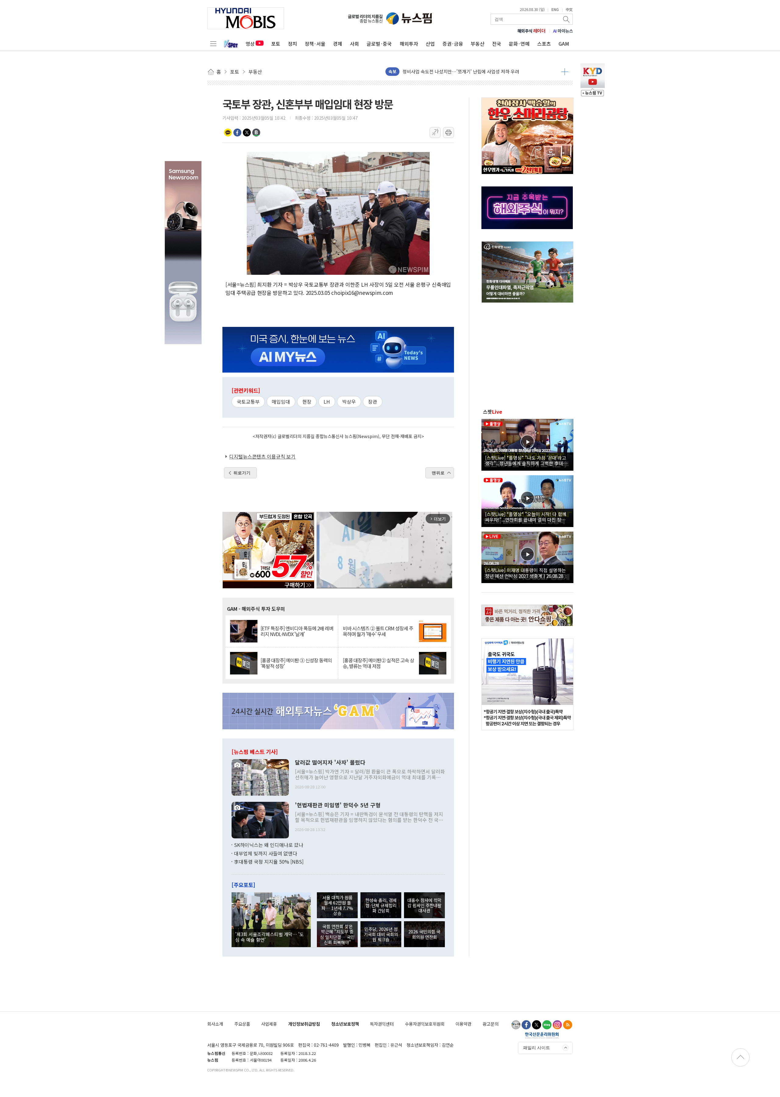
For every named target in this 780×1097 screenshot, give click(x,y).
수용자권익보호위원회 (425, 1024)
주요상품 (242, 1024)
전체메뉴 (213, 44)
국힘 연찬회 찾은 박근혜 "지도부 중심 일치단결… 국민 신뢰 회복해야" (337, 934)
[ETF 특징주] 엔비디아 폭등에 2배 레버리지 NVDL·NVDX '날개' (297, 631)
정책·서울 (315, 43)
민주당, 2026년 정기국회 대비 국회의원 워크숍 (381, 934)
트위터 (247, 132)
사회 (354, 43)
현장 (306, 401)
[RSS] (567, 1024)
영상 (250, 43)
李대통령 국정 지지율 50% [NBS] (268, 861)
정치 (292, 43)
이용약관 (463, 1024)
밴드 (256, 132)
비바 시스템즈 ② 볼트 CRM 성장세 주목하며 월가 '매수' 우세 (378, 631)
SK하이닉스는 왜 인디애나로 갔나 (268, 844)
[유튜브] (515, 1024)
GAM (563, 43)
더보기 (565, 71)
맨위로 (438, 472)
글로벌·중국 (379, 43)
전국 (496, 43)
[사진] (260, 776)
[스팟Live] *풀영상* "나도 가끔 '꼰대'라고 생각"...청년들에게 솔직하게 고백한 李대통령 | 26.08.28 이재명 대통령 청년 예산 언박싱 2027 (526, 460)
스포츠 (544, 43)
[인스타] (557, 1024)
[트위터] (536, 1024)
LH (327, 401)
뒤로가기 (241, 472)
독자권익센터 (382, 1024)
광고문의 (490, 1024)
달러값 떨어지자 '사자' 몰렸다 (330, 762)
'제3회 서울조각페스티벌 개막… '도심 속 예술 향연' (269, 936)
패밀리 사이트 (536, 1047)
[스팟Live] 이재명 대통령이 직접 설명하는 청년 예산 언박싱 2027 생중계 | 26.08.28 (525, 572)
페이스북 (237, 132)
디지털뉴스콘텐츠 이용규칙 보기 (262, 456)
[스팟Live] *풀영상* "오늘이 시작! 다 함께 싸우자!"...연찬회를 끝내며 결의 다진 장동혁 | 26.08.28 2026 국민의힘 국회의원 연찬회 (527, 516)
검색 (567, 19)
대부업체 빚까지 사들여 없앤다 (265, 853)
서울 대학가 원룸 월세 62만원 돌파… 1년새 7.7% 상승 (337, 905)
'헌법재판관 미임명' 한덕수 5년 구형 (338, 805)
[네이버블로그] (546, 1024)
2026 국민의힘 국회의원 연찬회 (424, 934)
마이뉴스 (563, 31)
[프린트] (448, 132)
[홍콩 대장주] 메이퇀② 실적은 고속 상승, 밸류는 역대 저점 (378, 663)
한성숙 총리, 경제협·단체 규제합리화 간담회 (381, 905)
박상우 (349, 401)
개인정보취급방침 (304, 1024)
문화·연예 (519, 43)
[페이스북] (526, 1024)
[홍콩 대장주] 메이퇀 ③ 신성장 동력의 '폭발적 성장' (296, 663)
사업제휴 (269, 1024)
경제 (337, 43)
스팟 (492, 411)
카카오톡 (228, 132)
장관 (372, 401)
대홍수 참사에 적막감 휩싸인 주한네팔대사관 (424, 905)
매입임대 (281, 401)
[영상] (527, 444)
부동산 (477, 43)
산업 (430, 43)
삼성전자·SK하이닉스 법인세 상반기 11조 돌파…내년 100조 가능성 (467, 71)
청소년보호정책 (345, 1024)
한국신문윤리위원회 (542, 1035)
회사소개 (215, 1024)
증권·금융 (452, 43)
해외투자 (409, 43)
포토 (275, 43)
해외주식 (531, 31)
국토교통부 (248, 401)
